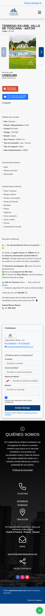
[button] (14, 66)
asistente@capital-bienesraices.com (20, 347)
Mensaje (8, 385)
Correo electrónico (12, 368)
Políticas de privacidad (22, 470)
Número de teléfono (12, 377)
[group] (22, 52)
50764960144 (11, 343)
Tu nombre (9, 359)
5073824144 (25, 343)
